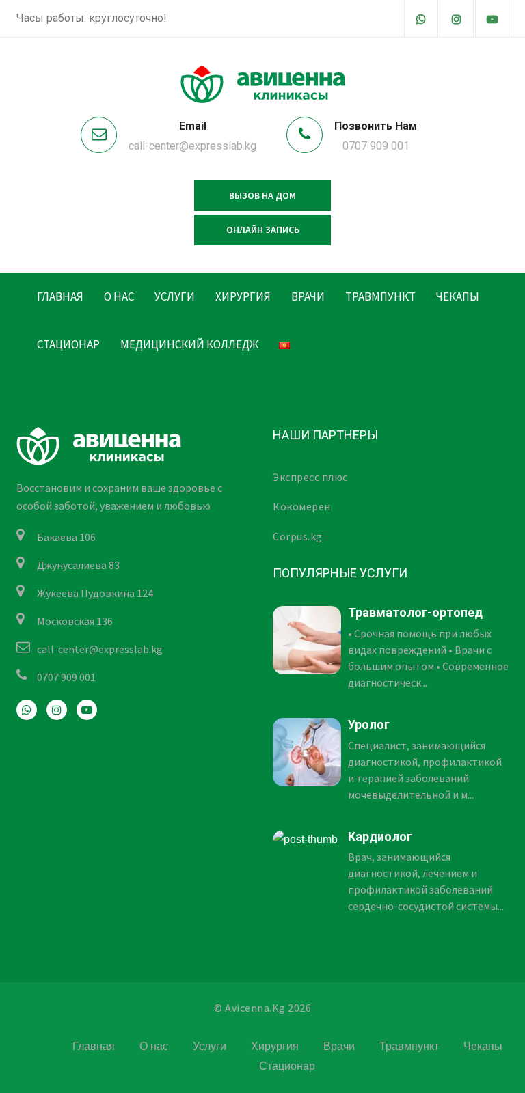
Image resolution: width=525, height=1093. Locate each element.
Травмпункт (380, 296)
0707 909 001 (375, 145)
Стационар (68, 344)
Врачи (308, 296)
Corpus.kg (298, 536)
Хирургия (243, 296)
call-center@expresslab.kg (192, 145)
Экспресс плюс (310, 477)
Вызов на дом (262, 195)
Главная (60, 296)
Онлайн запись (262, 229)
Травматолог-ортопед (415, 612)
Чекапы (457, 296)
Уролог (369, 724)
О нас (119, 296)
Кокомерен (302, 506)
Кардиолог (380, 836)
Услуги (174, 296)
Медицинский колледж (189, 344)
